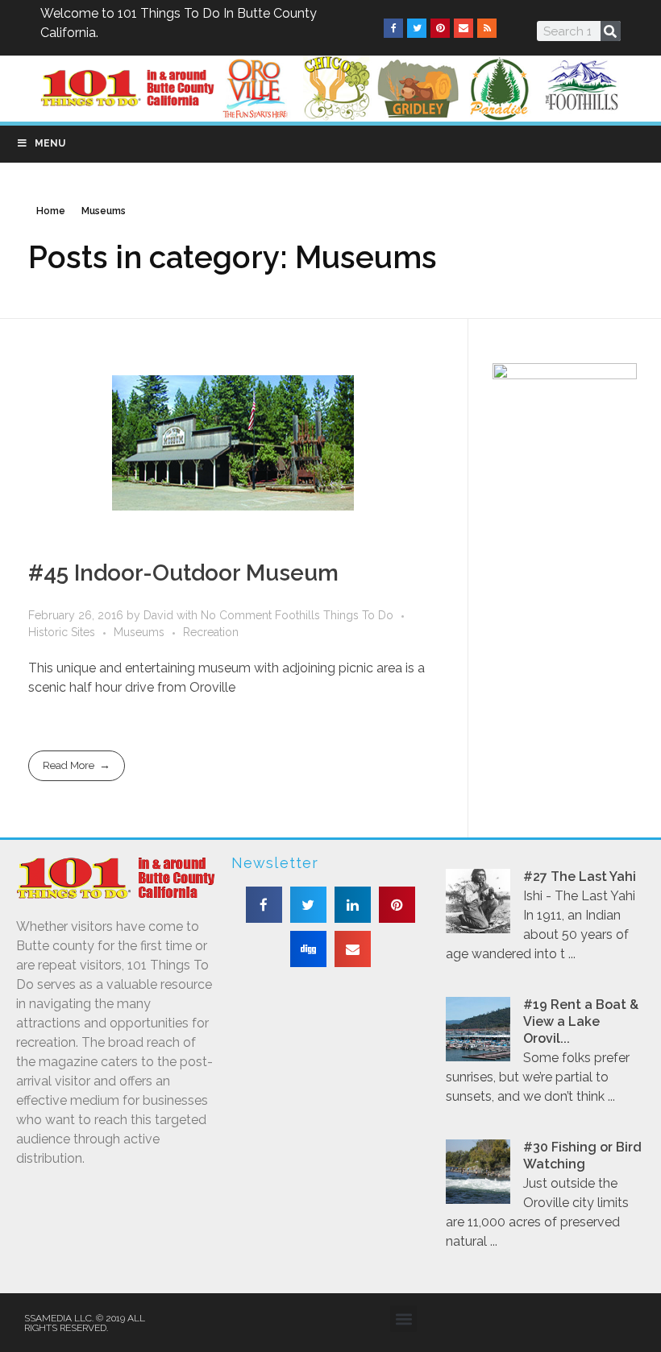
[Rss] (487, 28)
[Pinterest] (440, 28)
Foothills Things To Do (334, 615)
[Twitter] (416, 28)
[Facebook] (393, 28)
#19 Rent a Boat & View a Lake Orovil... (580, 1021)
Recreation (211, 632)
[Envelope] (463, 28)
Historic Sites (61, 632)
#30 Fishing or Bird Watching (582, 1155)
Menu (50, 143)
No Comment (236, 615)
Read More (68, 765)
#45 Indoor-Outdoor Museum (183, 573)
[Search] (611, 31)
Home (50, 211)
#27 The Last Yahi (579, 876)
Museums (139, 632)
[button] (264, 905)
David (160, 615)
